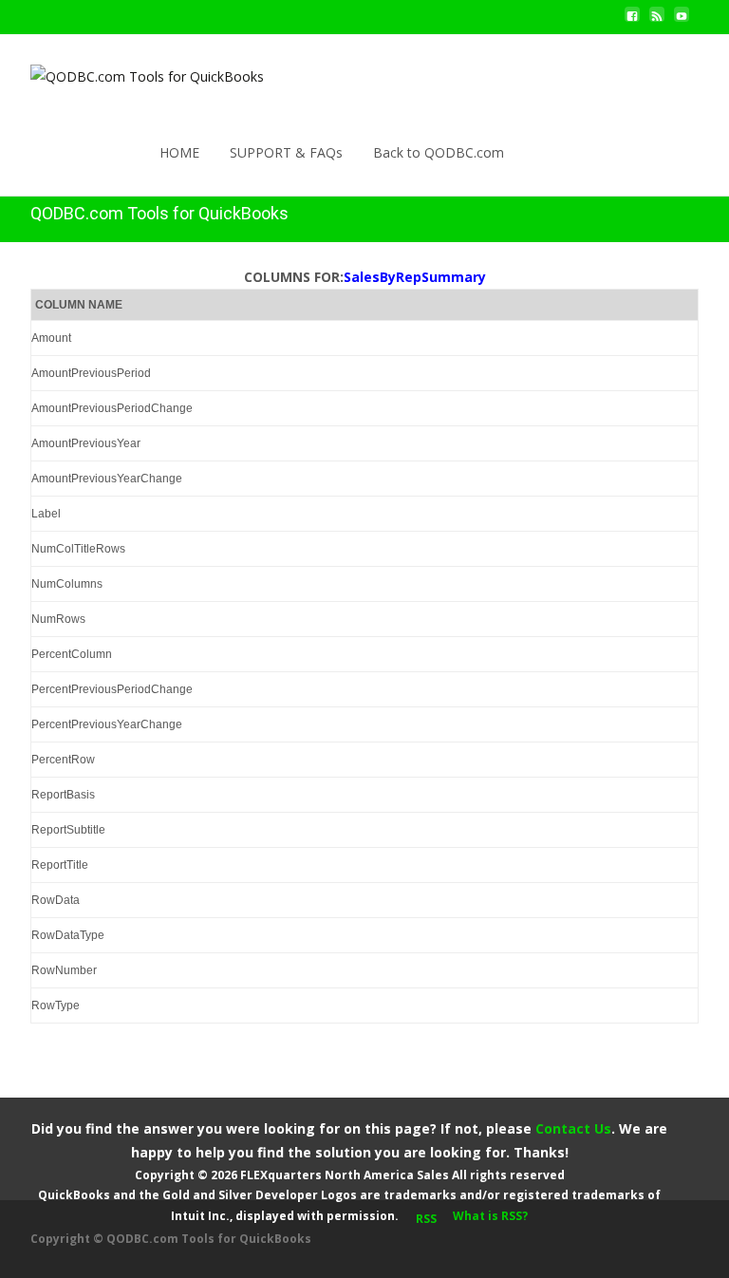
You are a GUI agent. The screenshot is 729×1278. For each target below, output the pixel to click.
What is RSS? (490, 1216)
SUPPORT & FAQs (286, 152)
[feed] (656, 21)
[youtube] (681, 21)
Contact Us (573, 1128)
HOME (179, 152)
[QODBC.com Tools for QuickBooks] (132, 72)
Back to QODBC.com (438, 152)
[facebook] (632, 21)
